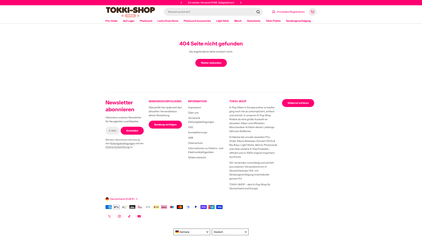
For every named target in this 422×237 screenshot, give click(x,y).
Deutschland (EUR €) (122, 198)
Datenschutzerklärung (118, 146)
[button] (181, 3)
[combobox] (213, 12)
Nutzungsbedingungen (122, 143)
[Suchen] (258, 12)
